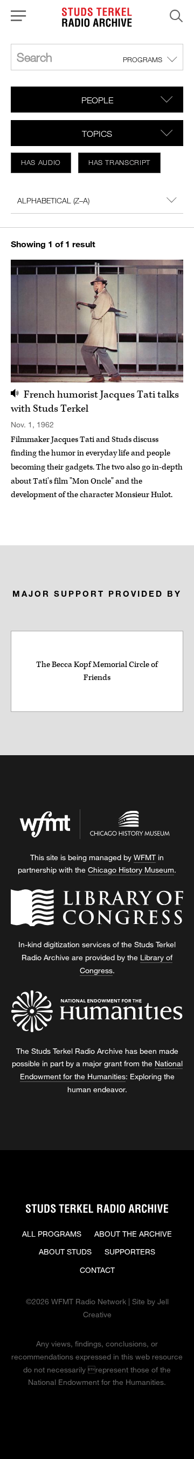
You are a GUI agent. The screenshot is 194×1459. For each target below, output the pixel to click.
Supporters (130, 1251)
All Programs (51, 1233)
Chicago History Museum (131, 869)
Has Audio (41, 162)
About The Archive (133, 1233)
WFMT (145, 857)
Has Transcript (119, 162)
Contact (97, 1270)
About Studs (65, 1251)
